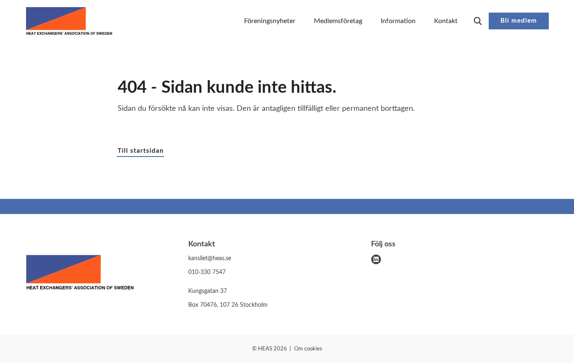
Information (398, 21)
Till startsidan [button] (140, 151)
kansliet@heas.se (209, 258)
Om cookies (308, 349)
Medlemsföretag (338, 21)
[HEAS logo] (79, 274)
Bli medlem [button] (518, 21)
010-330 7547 (207, 272)
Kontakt (446, 21)
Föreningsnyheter (269, 21)
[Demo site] (69, 21)
